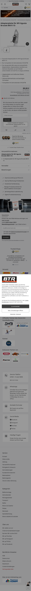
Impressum (18, 314)
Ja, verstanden (16, 306)
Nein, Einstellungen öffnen (15, 310)
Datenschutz (12, 314)
